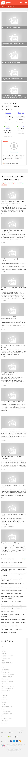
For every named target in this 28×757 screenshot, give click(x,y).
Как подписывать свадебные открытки (11, 608)
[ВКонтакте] (17, 741)
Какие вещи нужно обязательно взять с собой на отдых (13, 231)
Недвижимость (6, 658)
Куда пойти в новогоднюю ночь (11, 27)
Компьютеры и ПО (7, 676)
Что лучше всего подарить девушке (12, 401)
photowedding (8, 117)
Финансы (4, 665)
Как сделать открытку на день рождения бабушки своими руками (12, 597)
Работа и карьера (6, 709)
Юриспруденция (6, 711)
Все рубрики (12, 730)
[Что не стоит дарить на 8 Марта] (14, 55)
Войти (22, 2)
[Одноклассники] (20, 741)
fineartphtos (20, 117)
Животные (4, 653)
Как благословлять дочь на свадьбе (10, 566)
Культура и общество (7, 656)
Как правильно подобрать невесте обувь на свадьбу (13, 288)
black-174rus (8, 130)
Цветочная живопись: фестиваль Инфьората (11, 457)
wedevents (20, 129)
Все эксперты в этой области (11, 163)
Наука (3, 704)
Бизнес (3, 693)
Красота (4, 702)
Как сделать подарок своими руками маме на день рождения (13, 569)
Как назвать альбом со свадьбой (9, 626)
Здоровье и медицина (8, 674)
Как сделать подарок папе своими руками (12, 583)
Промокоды (5, 720)
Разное (3, 716)
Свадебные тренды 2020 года (10, 543)
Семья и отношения (7, 662)
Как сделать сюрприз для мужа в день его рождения (12, 615)
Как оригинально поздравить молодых (11, 593)
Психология (5, 660)
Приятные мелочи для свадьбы (10, 429)
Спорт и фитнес (6, 690)
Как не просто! (5, 669)
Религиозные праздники (8, 526)
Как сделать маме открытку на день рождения (13, 601)
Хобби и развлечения (7, 688)
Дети (3, 667)
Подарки (13, 183)
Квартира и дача (6, 672)
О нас (2, 730)
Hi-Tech (4, 651)
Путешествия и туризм (8, 686)
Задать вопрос (8, 122)
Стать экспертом (14, 152)
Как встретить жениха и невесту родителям (13, 619)
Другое (9, 183)
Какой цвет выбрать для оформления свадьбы (12, 259)
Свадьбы (4, 183)
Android (11, 736)
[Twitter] (14, 741)
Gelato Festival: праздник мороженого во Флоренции (13, 486)
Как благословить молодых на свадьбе (11, 590)
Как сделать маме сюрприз (8, 632)
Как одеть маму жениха (7, 611)
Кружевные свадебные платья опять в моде (13, 44)
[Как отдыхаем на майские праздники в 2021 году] (14, 72)
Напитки (4, 697)
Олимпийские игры (7, 713)
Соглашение (20, 732)
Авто (3, 649)
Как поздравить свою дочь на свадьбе (11, 629)
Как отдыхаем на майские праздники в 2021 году (13, 79)
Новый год (4, 695)
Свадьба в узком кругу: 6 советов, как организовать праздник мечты (12, 202)
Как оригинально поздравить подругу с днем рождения (13, 574)
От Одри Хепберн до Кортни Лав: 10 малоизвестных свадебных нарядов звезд (14, 96)
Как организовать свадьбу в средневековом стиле (9, 373)
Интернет (4, 700)
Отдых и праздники (10, 6)
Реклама (11, 732)
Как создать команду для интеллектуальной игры (8, 317)
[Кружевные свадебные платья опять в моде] (14, 37)
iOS (17, 736)
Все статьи (3, 732)
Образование (5, 683)
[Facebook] (11, 741)
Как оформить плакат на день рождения (12, 562)
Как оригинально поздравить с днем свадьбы (13, 622)
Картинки (4, 723)
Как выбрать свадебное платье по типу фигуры (13, 346)
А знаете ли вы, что (7, 718)
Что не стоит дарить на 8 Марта (11, 62)
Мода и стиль (5, 679)
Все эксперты (20, 730)
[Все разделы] (26, 2)
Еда (2, 646)
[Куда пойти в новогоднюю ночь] (14, 20)
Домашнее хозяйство (7, 681)
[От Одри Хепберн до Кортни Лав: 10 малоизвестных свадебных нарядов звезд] (14, 90)
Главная (2, 6)
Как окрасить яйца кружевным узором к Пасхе (13, 515)
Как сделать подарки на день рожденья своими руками (11, 579)
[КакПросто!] (6, 3)
